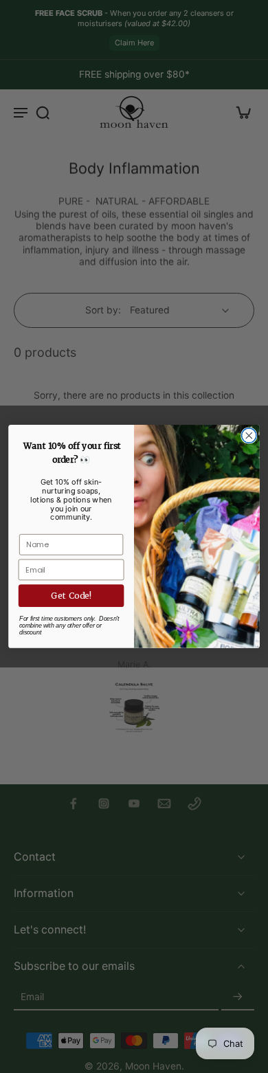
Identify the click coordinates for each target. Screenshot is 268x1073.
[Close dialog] (249, 435)
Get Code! (71, 595)
